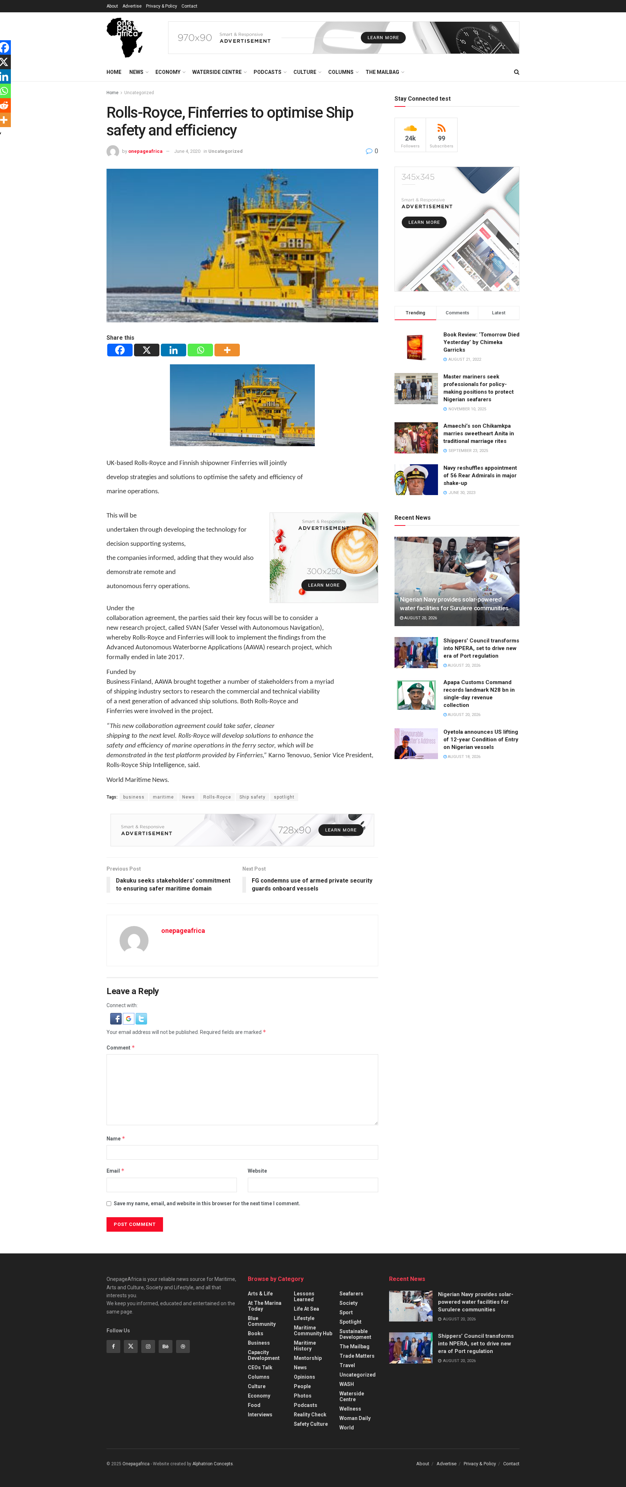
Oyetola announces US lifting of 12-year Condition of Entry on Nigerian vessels (480, 739)
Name (116, 1138)
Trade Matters (357, 1356)
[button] (116, 1018)
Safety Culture (311, 1424)
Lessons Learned (304, 1296)
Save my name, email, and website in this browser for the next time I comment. (207, 1203)
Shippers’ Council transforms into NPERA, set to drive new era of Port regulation (481, 648)
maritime (163, 797)
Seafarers (351, 1294)
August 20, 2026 (420, 618)
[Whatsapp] (200, 350)
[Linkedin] (173, 350)
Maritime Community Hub (313, 1330)
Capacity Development (264, 1355)
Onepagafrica (136, 1463)
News (136, 72)
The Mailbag (382, 72)
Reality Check (310, 1414)
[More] (227, 350)
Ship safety (252, 797)
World (346, 1428)
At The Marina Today (264, 1306)
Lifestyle (304, 1318)
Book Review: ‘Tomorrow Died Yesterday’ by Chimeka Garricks (481, 342)
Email (116, 1170)
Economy (167, 72)
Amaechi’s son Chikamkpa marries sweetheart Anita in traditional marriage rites (478, 433)
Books (255, 1333)
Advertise (132, 6)
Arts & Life (260, 1294)
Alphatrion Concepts (212, 1463)
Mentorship (308, 1358)
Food (254, 1405)
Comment (121, 1047)
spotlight (284, 797)
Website (257, 1171)
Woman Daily (355, 1418)
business (134, 797)
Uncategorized (139, 92)
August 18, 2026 (463, 756)
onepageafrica (145, 151)
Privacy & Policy (161, 6)
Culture (304, 72)
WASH (346, 1384)
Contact (189, 6)
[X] (146, 350)
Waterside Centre (217, 72)
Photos (303, 1396)
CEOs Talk (260, 1367)
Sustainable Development (355, 1334)
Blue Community (262, 1321)
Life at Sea (306, 1309)
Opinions (304, 1377)
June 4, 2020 (187, 151)
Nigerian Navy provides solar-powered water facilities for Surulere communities (475, 1302)
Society (348, 1303)
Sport (346, 1312)
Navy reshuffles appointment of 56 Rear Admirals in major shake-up (480, 475)
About (112, 6)
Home (114, 72)
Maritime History (305, 1346)
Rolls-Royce (217, 797)
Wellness (350, 1409)
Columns (341, 72)
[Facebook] (120, 350)
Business (259, 1343)
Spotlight (350, 1322)
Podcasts (267, 72)
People (302, 1386)
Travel (347, 1365)
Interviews (260, 1414)
